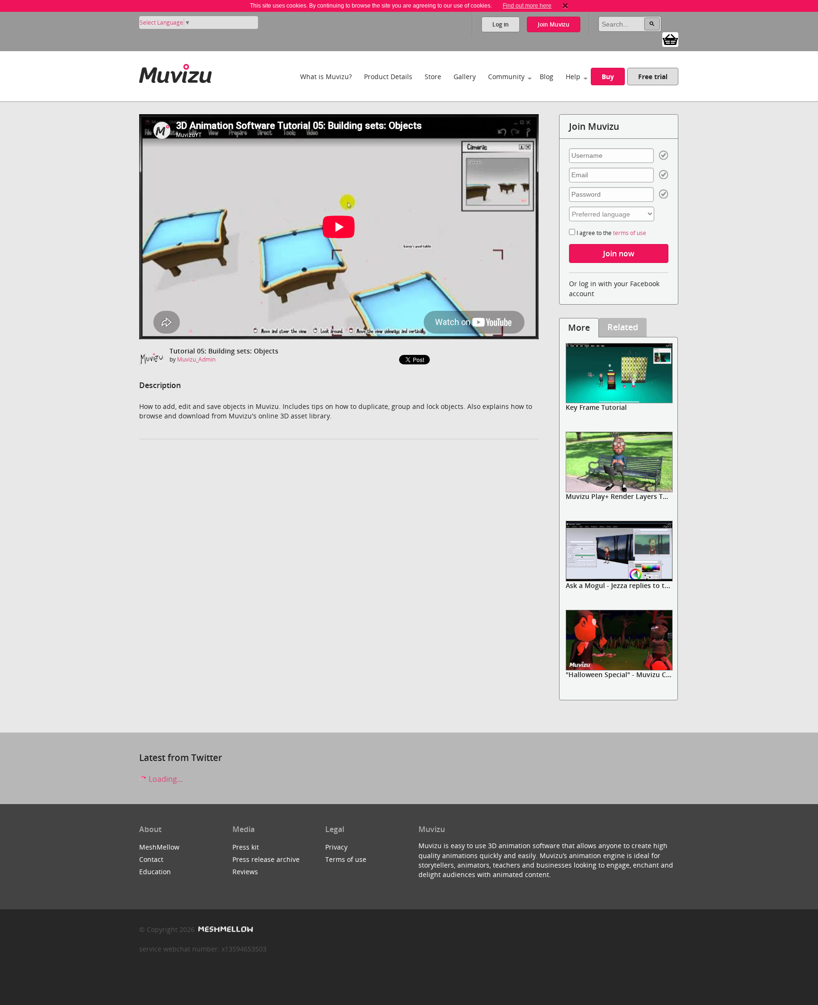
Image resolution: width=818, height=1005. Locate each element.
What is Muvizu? (326, 76)
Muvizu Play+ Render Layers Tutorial (625, 496)
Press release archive (266, 859)
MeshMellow (159, 846)
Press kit (245, 846)
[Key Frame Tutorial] (619, 373)
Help (573, 76)
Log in (500, 24)
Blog (546, 76)
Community (506, 76)
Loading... (165, 779)
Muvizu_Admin (196, 359)
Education (155, 871)
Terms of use (345, 859)
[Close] (565, 5)
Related (622, 327)
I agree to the (610, 233)
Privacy (336, 846)
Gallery (464, 76)
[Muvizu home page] (175, 72)
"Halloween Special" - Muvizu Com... (624, 674)
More (579, 327)
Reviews (245, 871)
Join (553, 24)
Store (433, 76)
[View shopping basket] (670, 39)
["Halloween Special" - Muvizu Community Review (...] (619, 640)
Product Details (388, 76)
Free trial (652, 76)
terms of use (629, 233)
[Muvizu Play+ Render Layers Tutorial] (619, 462)
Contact (151, 859)
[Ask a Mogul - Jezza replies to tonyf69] (619, 551)
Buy (608, 76)
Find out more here (527, 5)
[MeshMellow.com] (224, 929)
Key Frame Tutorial (596, 407)
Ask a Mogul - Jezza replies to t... (618, 585)
